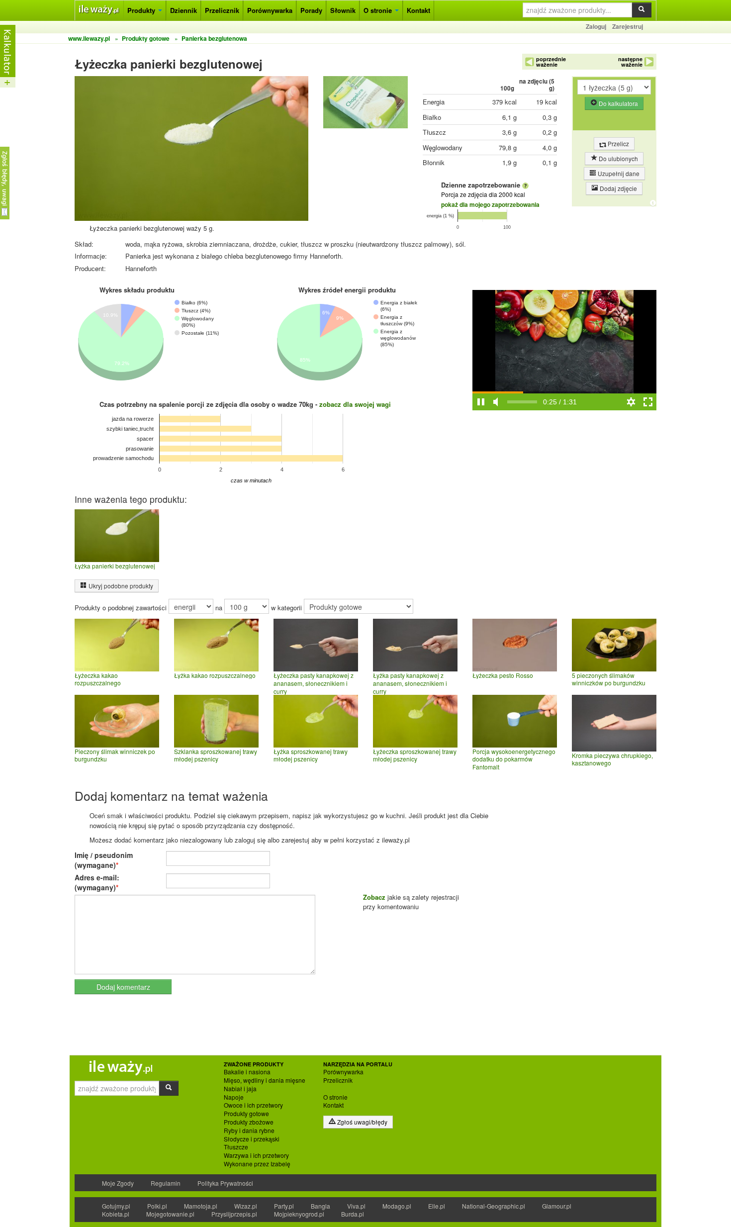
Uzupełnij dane (618, 173)
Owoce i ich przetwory (253, 1105)
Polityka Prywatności (225, 1183)
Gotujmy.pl (116, 1206)
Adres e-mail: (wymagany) (97, 882)
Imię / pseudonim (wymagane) (104, 860)
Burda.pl (352, 1214)
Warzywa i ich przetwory (256, 1155)
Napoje (234, 1097)
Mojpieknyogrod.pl (299, 1214)
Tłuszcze (236, 1147)
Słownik (343, 10)
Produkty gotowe (246, 1114)
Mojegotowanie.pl (170, 1214)
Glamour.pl (556, 1206)
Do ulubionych (617, 158)
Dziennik (183, 10)
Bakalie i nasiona (247, 1072)
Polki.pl (157, 1206)
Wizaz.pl (245, 1206)
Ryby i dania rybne (249, 1130)
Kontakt (418, 10)
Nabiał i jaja (240, 1089)
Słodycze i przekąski (251, 1139)
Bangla (320, 1206)
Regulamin (166, 1183)
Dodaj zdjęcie (617, 188)
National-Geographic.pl (493, 1206)
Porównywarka (269, 10)
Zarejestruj (627, 26)
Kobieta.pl (115, 1214)
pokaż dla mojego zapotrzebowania (490, 204)
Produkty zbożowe (249, 1122)
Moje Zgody (118, 1183)
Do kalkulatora (617, 103)
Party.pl (284, 1206)
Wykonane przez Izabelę (257, 1164)
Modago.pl (396, 1206)
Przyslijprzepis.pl (234, 1214)
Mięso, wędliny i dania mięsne (264, 1080)
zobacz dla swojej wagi (355, 404)
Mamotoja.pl (200, 1206)
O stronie (379, 10)
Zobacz (374, 897)
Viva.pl (356, 1206)
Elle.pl (436, 1206)
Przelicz (617, 143)
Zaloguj (596, 26)
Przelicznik (222, 10)
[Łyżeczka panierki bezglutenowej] (365, 104)
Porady (311, 10)
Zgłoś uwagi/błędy (361, 1122)
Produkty (142, 10)
